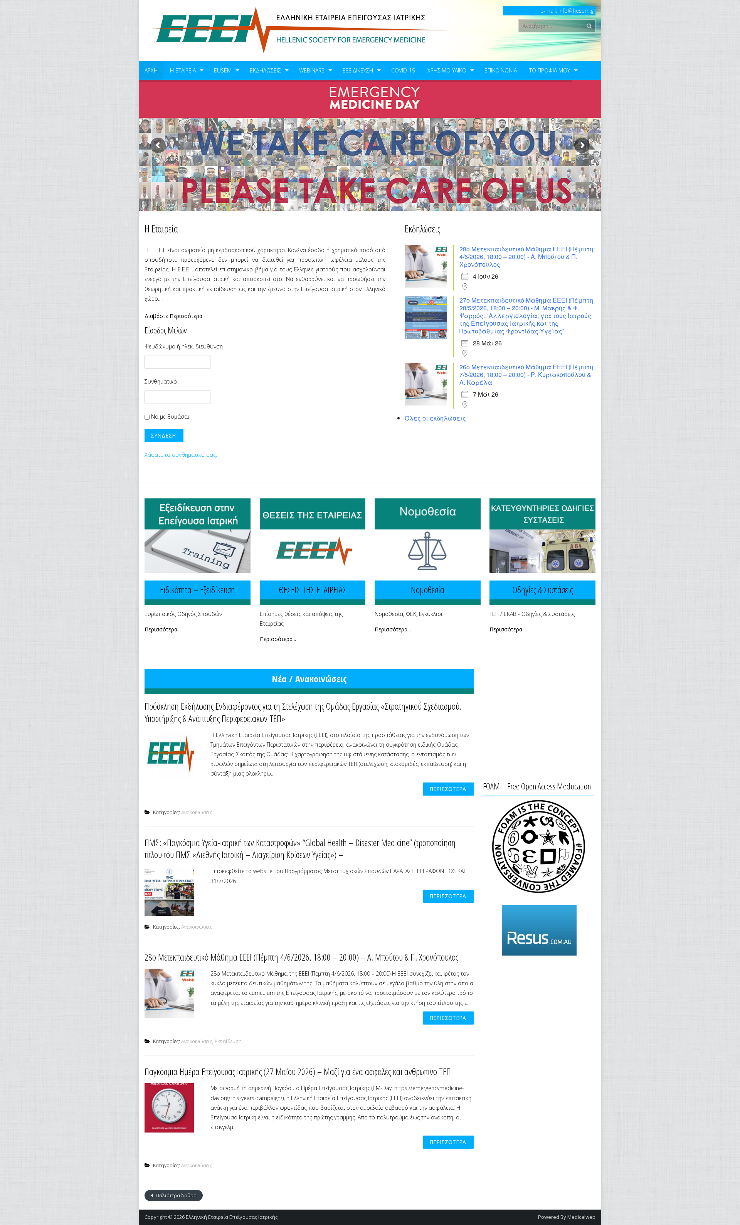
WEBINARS (312, 70)
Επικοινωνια (500, 70)
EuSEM (223, 70)
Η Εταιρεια (183, 70)
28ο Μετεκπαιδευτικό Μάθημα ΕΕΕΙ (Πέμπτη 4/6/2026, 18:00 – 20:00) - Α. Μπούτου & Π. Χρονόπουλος (526, 256)
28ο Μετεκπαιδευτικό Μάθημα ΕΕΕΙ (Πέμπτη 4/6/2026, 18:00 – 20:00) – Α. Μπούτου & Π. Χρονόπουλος (301, 957)
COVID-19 (403, 70)
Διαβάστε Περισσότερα (173, 316)
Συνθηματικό (161, 381)
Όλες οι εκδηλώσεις (435, 418)
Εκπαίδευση (228, 1041)
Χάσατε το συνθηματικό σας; (181, 454)
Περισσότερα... (163, 629)
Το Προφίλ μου (549, 70)
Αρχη (151, 70)
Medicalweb (581, 1216)
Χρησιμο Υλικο (446, 70)
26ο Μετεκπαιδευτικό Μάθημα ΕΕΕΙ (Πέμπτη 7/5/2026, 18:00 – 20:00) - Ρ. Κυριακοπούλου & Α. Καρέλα (526, 374)
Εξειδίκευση (358, 70)
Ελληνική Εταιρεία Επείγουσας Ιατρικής (232, 1216)
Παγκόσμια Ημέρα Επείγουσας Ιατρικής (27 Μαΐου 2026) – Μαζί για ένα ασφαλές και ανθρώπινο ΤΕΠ (298, 1071)
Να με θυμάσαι (169, 416)
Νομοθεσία (427, 589)
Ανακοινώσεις (196, 812)
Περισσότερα (447, 789)
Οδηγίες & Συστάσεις (543, 589)
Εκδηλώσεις (265, 70)
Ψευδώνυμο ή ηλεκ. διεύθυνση (184, 346)
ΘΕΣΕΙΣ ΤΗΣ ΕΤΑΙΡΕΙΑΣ (312, 589)
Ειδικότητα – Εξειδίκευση (197, 589)
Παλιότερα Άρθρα (176, 1195)
